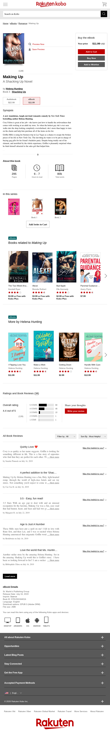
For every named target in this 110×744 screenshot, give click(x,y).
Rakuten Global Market (44, 711)
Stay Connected (13, 664)
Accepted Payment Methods (19, 683)
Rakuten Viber (24, 711)
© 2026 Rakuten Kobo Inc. (16, 701)
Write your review (75, 411)
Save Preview (38, 49)
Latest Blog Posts (14, 655)
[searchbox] (55, 14)
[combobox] (65, 436)
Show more (53, 457)
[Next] (106, 276)
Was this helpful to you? (93, 448)
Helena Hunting (14, 89)
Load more (10, 576)
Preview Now (38, 44)
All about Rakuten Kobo (17, 637)
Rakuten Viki (9, 711)
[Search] (104, 14)
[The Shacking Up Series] (14, 213)
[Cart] (104, 4)
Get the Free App (13, 672)
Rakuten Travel (64, 711)
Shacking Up (19, 92)
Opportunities (11, 646)
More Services (80, 711)
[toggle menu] (5, 4)
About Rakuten (97, 711)
